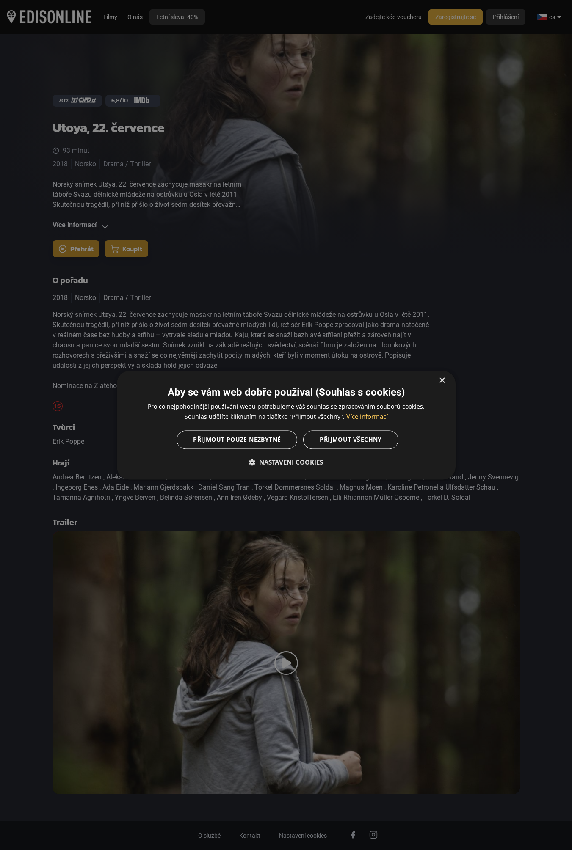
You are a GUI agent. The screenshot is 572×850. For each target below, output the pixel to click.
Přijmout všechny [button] (350, 439)
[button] (286, 462)
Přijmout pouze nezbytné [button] (237, 439)
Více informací (367, 416)
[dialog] (286, 425)
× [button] (442, 380)
